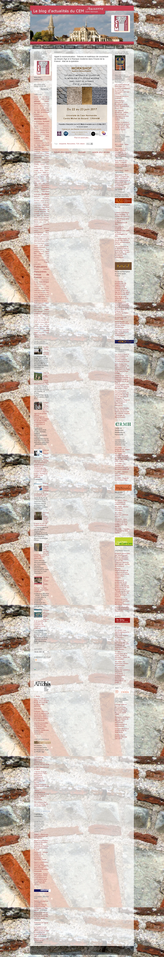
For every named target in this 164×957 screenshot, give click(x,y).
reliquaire (46, 269)
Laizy (41, 213)
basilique (36, 128)
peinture (37, 251)
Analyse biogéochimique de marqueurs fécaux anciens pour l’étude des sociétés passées (122, 573)
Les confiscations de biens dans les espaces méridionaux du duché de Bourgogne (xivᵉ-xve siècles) (122, 89)
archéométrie (38, 116)
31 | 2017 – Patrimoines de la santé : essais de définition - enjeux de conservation (122, 655)
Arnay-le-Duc (38, 121)
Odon (47, 243)
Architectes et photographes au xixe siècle (121, 736)
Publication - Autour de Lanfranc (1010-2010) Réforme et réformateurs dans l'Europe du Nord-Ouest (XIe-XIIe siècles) (41, 879)
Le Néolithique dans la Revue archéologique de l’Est (122, 221)
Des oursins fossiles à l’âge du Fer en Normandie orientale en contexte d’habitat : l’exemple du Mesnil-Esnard (122, 412)
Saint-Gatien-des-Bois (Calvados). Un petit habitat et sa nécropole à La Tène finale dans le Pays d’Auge (122, 368)
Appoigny (37, 110)
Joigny (36, 209)
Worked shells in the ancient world (41, 939)
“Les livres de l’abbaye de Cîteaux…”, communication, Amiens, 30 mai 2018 (41, 761)
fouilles (45, 194)
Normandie (46, 239)
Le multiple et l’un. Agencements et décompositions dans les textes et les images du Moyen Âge (41, 931)
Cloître (47, 162)
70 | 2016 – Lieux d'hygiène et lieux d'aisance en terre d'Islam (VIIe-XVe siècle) (121, 522)
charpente (62, 144)
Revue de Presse (41, 276)
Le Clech (46, 213)
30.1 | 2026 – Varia (121, 144)
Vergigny (42, 328)
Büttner (37, 139)
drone (35, 174)
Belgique (43, 130)
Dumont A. (37, 709)
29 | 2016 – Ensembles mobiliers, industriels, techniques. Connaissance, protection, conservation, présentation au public (122, 675)
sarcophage (38, 311)
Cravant (47, 168)
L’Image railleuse (121, 704)
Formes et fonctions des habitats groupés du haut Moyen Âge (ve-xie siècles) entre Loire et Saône (122, 126)
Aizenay (36, 108)
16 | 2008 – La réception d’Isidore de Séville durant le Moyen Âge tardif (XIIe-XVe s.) (121, 457)
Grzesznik (41, 202)
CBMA (47, 153)
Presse (59, 47)
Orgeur (41, 245)
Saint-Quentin (39, 303)
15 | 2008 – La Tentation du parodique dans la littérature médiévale (122, 466)
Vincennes (42, 332)
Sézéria (47, 315)
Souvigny (43, 320)
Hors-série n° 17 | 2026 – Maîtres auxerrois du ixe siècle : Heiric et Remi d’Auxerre (121, 152)
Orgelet (36, 245)
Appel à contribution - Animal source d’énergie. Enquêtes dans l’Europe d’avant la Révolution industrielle (41, 866)
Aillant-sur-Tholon (44, 106)
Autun (36, 124)
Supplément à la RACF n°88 (120, 318)
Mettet (47, 230)
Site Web (99, 47)
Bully (47, 136)
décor (41, 170)
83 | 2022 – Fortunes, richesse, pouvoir (122, 514)
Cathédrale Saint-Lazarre (41, 151)
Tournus (36, 328)
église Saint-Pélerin (41, 185)
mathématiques (38, 228)
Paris (47, 249)
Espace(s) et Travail (41, 923)
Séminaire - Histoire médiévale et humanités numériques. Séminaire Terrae (41, 855)
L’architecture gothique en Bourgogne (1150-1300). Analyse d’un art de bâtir (122, 104)
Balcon (36, 126)
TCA (77, 144)
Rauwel (36, 269)
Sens (41, 315)
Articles (39, 660)
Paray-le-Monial (38, 249)
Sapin (46, 309)
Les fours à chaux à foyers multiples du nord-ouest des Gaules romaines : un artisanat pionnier (122, 357)
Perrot (42, 251)
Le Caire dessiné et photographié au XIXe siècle (122, 730)
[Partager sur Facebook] (92, 144)
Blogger (85, 951)
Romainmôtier (45, 280)
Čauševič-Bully (38, 153)
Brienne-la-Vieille (44, 134)
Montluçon (46, 234)
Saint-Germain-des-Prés (41, 290)
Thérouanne (41, 322)
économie (36, 176)
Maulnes (46, 228)
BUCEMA (37, 136)
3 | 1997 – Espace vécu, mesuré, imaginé (121, 473)
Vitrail (47, 332)
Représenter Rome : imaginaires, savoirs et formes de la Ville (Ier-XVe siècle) (41, 915)
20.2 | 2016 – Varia (121, 170)
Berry (47, 130)
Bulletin (89, 47)
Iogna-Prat (45, 207)
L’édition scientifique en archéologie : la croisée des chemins (122, 214)
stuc (48, 320)
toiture (82, 144)
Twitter (119, 47)
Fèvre (35, 189)
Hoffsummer (37, 207)
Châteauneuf (45, 159)
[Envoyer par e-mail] (87, 144)
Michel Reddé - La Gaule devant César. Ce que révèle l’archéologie (122, 324)
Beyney (42, 132)
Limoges (40, 217)
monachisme (38, 232)
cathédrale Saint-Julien (41, 149)
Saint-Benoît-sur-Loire (40, 284)
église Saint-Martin (43, 183)
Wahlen (36, 337)
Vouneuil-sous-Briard (39, 334)
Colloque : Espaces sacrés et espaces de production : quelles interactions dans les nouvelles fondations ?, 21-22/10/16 (41, 716)
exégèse (36, 187)
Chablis (47, 155)
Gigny (36, 203)
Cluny (36, 164)
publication (37, 264)
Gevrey (47, 200)
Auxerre (41, 124)
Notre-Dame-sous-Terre (41, 241)
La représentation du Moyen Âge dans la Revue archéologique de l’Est (122, 241)
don (48, 172)
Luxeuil (41, 220)
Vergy (47, 328)
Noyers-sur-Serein (39, 243)
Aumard (46, 121)
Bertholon (36, 132)
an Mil (42, 108)
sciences (46, 311)
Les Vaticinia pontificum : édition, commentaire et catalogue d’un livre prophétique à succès (122, 115)
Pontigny (36, 258)
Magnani (46, 220)
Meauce (36, 230)
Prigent (46, 262)
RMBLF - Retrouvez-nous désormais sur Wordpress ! (41, 836)
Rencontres (69, 47)
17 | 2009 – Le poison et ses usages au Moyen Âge (122, 449)
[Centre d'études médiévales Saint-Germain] (40, 677)
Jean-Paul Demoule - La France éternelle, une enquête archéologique (122, 332)
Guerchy (46, 202)
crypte (36, 170)
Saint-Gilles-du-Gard (39, 292)
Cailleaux (46, 138)
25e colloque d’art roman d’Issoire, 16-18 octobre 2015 (41, 804)
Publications (48, 47)
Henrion (46, 205)
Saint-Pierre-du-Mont (40, 301)
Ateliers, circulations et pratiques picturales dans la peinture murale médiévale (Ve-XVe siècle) (41, 905)
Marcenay (46, 224)
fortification (37, 194)
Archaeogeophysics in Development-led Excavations (122, 609)
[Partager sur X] (90, 144)
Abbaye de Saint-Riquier (41, 97)
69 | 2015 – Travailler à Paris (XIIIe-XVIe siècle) (122, 530)
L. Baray (37, 696)
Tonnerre (36, 324)
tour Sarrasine (44, 326)
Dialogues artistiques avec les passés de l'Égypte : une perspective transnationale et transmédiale (122, 721)
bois (47, 132)
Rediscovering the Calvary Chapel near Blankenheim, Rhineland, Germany (122, 602)
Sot (39, 320)
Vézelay (46, 330)
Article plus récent (62, 152)
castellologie (38, 141)
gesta (42, 200)
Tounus (42, 324)
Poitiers (47, 255)
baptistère (46, 126)
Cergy (42, 155)
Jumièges (42, 209)
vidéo (36, 332)
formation (45, 191)
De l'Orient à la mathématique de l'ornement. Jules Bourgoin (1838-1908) (121, 710)
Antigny (47, 108)
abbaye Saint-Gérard (41, 99)
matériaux (38, 226)
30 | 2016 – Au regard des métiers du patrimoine (121, 663)
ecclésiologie (45, 175)
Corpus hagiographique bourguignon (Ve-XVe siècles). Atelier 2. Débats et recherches (41, 795)
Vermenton (37, 330)
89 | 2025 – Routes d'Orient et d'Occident (121, 508)
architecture (40, 118)
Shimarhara (37, 318)
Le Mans (37, 215)
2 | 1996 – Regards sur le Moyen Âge (122, 479)
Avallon (47, 124)
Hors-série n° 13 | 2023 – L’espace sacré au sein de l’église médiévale (121, 163)
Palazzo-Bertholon (39, 247)
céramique (37, 155)
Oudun (46, 245)
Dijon (44, 172)
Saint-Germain (45, 288)
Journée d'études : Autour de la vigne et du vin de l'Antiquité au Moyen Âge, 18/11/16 (41, 702)
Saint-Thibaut (37, 307)
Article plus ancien (101, 152)
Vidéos (80, 47)
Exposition (45, 187)
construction (37, 168)
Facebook (110, 47)
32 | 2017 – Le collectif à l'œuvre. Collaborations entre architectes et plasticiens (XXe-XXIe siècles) (122, 644)
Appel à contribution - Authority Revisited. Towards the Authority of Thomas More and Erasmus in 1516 (41, 845)
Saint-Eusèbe (37, 286)
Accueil (37, 47)
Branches (37, 134)
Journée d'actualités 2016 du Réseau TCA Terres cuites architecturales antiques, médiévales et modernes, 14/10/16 (41, 728)
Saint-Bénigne (44, 282)
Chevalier (37, 162)
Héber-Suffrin (37, 205)
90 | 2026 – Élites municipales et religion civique (121, 502)
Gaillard (46, 196)
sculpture (37, 314)
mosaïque (37, 237)
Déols (40, 172)
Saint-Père (41, 296)
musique (40, 239)
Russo (36, 282)
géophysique (37, 198)
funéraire (36, 196)
